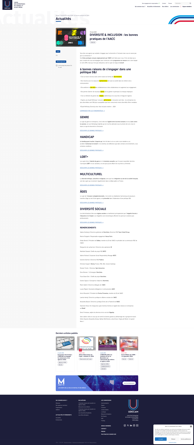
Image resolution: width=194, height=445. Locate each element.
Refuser (173, 439)
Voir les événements (129, 383)
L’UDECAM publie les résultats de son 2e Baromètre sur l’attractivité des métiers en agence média (107, 358)
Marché (60, 365)
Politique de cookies (172, 442)
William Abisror (93, 442)
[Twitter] (128, 425)
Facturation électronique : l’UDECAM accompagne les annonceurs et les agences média (65, 357)
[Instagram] (134, 425)
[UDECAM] (7, 8)
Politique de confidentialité (78, 442)
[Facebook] (125, 425)
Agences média (62, 362)
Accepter (161, 439)
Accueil (57, 15)
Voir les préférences (186, 439)
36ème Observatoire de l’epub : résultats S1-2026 (86, 355)
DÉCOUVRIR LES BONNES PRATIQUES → (91, 130)
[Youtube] (137, 425)
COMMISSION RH (105, 366)
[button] (191, 426)
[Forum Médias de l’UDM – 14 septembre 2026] (129, 343)
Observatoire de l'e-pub (86, 359)
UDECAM (103, 369)
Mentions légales (68, 442)
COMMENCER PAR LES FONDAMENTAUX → (92, 111)
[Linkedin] (131, 425)
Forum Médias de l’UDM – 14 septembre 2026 (128, 355)
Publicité (93, 42)
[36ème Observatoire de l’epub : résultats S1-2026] (86, 343)
